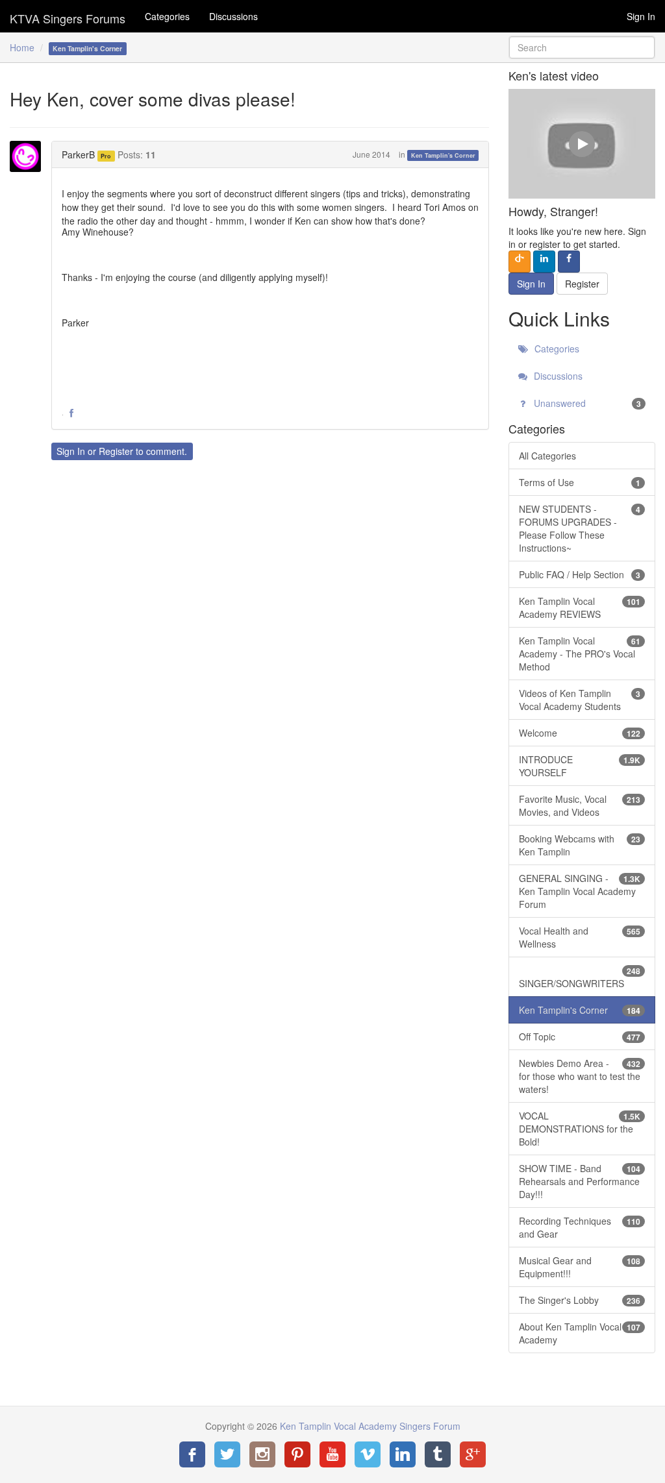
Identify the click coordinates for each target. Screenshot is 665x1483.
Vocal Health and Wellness (579, 937)
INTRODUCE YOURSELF (579, 766)
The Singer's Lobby (579, 1299)
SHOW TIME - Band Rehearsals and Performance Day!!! (579, 1181)
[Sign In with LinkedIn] (544, 262)
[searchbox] (582, 47)
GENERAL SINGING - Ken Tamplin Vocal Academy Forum (579, 891)
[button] (71, 413)
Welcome (579, 732)
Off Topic (579, 1036)
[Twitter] (227, 1454)
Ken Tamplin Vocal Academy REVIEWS (579, 607)
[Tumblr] (438, 1454)
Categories (167, 16)
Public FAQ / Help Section (579, 574)
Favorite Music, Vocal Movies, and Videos (579, 805)
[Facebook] (192, 1454)
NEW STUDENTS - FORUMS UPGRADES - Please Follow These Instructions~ (579, 528)
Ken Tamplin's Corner (443, 155)
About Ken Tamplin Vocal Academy (579, 1333)
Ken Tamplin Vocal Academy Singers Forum (67, 16)
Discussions (233, 16)
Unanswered (586, 403)
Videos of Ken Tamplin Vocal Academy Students (579, 700)
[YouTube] (332, 1454)
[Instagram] (262, 1454)
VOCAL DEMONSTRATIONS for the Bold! (579, 1128)
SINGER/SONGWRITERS (579, 977)
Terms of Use (579, 482)
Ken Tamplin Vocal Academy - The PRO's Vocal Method (579, 653)
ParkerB (78, 154)
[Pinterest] (297, 1454)
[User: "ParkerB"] (29, 156)
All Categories (547, 455)
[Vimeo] (368, 1454)
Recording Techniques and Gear (579, 1227)
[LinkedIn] (403, 1454)
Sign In (641, 16)
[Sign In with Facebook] (569, 262)
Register (116, 451)
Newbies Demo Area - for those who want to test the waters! (579, 1076)
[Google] (473, 1454)
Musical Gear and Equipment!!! (579, 1267)
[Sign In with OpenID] (519, 262)
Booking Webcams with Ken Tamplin (579, 845)
